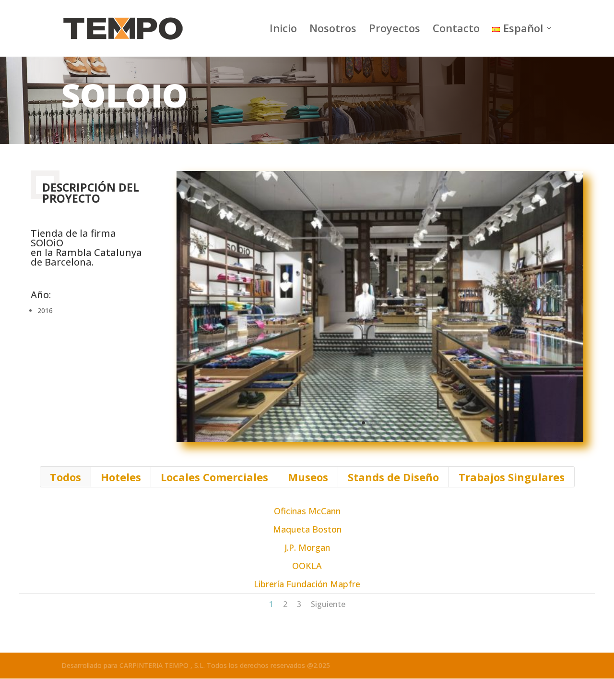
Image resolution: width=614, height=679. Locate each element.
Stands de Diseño (393, 477)
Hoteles (121, 477)
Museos (308, 477)
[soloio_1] (380, 442)
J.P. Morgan (307, 547)
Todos (65, 477)
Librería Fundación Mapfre (307, 584)
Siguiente (328, 604)
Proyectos (394, 29)
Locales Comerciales (214, 477)
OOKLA (307, 565)
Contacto (456, 29)
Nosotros (332, 29)
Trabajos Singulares (512, 477)
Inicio (283, 29)
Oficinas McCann (307, 511)
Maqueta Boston (307, 529)
